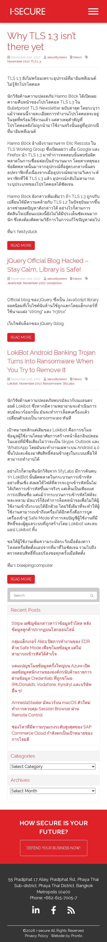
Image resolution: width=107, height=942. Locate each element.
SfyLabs (68, 383)
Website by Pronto (66, 936)
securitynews (57, 57)
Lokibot (12, 383)
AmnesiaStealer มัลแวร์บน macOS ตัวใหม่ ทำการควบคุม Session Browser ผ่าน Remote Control (51, 709)
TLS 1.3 (36, 61)
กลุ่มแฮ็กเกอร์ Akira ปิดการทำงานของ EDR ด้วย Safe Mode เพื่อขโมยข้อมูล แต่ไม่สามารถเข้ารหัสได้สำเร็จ (51, 647)
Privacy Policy (36, 936)
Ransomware (52, 383)
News (77, 57)
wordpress (54, 283)
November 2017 (18, 61)
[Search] (92, 596)
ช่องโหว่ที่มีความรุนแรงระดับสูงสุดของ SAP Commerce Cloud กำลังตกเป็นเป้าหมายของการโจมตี (52, 733)
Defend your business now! (54, 848)
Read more (21, 245)
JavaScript (14, 283)
